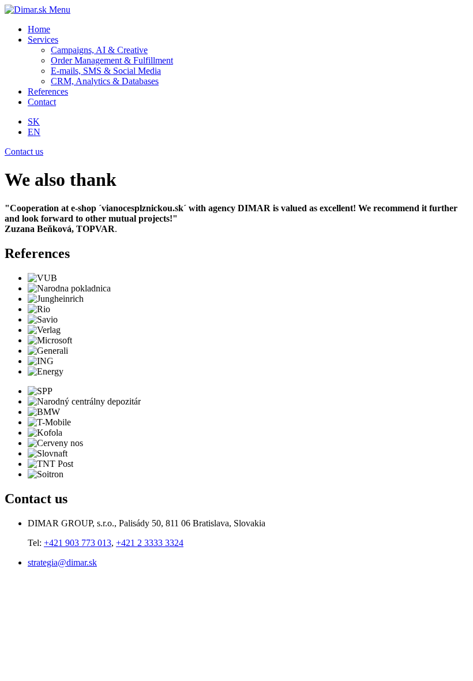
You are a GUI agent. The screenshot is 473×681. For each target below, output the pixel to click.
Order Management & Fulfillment (112, 60)
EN (34, 132)
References (48, 91)
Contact (42, 102)
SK (34, 121)
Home (39, 29)
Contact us (24, 151)
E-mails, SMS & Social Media (106, 71)
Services (43, 39)
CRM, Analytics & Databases (105, 81)
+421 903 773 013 (77, 543)
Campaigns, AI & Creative (99, 50)
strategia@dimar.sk (62, 562)
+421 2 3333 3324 (149, 543)
